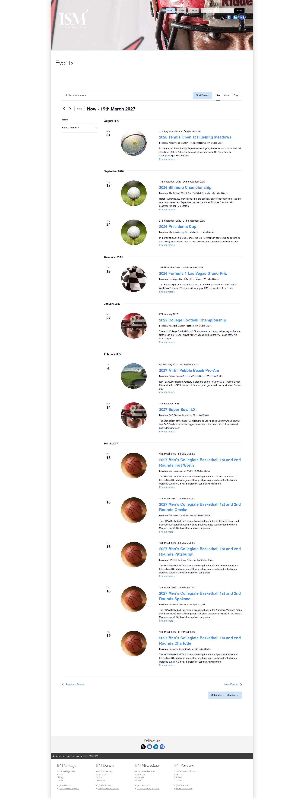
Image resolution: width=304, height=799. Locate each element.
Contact (193, 10)
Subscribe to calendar (223, 695)
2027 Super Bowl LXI (178, 409)
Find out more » (167, 159)
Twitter (222, 17)
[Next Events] (70, 109)
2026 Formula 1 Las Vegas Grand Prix (193, 273)
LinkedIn (235, 17)
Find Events (202, 95)
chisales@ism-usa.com (69, 788)
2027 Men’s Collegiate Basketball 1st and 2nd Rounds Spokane (200, 595)
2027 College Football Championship (192, 320)
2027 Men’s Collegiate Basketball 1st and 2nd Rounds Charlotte (200, 640)
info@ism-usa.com (184, 788)
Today (79, 108)
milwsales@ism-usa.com (148, 788)
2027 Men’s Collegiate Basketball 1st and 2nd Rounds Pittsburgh (200, 551)
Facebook (228, 17)
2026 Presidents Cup (177, 226)
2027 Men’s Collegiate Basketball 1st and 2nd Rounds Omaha (200, 506)
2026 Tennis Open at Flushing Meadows (195, 137)
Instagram (242, 17)
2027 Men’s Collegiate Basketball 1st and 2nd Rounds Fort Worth (200, 462)
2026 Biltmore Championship (185, 187)
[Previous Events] (64, 109)
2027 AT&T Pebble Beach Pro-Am (189, 370)
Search (239, 10)
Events (182, 10)
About (171, 10)
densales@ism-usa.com (108, 788)
